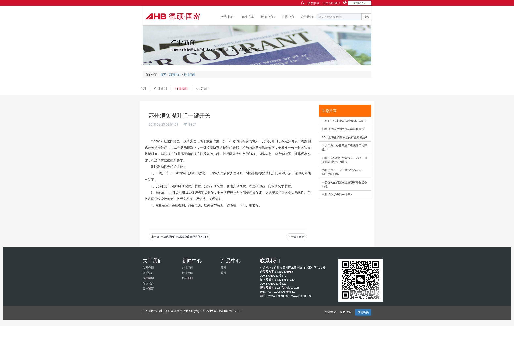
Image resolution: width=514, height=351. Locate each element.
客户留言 (148, 288)
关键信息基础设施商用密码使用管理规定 (344, 147)
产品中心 (227, 17)
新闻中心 (266, 17)
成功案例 (148, 278)
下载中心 (287, 17)
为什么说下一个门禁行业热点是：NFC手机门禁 (343, 172)
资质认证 (148, 273)
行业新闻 (189, 74)
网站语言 (359, 3)
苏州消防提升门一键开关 (337, 194)
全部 (143, 88)
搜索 (366, 17)
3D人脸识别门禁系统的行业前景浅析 (345, 137)
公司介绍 (148, 267)
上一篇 (179, 236)
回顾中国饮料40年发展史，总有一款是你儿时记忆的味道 (344, 160)
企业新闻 (160, 88)
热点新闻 (202, 88)
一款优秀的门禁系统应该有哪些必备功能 (344, 184)
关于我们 (306, 17)
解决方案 (248, 17)
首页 (163, 74)
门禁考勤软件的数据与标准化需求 (343, 129)
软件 (223, 273)
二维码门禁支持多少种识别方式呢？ (344, 121)
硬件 (223, 267)
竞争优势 (148, 283)
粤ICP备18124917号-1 (228, 311)
